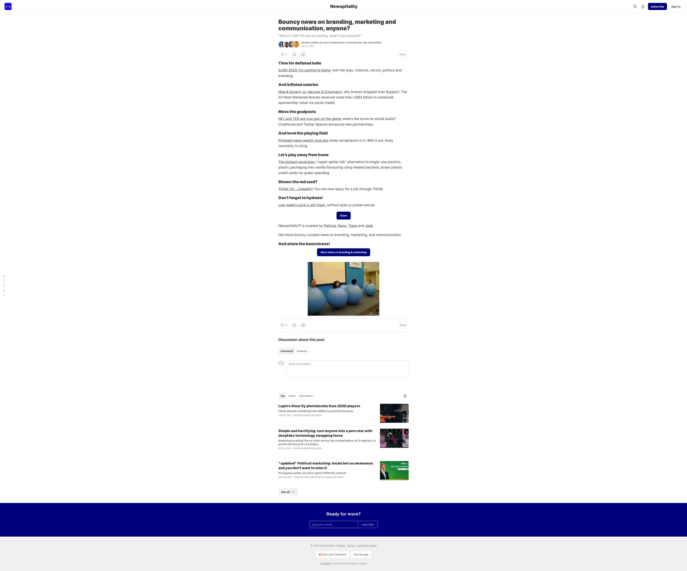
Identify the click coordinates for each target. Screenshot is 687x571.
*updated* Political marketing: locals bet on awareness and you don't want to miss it (325, 465)
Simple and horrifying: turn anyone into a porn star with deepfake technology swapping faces (325, 433)
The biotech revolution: (296, 162)
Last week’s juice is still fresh (301, 205)
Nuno (342, 226)
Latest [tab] (292, 395)
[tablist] (293, 351)
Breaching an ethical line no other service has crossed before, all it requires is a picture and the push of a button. (327, 442)
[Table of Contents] (3, 285)
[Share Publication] (643, 6)
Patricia (330, 226)
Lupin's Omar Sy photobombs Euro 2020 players (319, 406)
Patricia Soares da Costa (315, 42)
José (369, 226)
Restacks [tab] (302, 351)
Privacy (341, 545)
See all (285, 492)
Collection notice (367, 545)
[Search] (635, 6)
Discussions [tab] (306, 395)
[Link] (273, 63)
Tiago (352, 226)
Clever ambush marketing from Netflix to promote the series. (316, 411)
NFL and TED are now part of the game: (310, 119)
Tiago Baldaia (354, 42)
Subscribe (657, 6)
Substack (325, 563)
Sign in (676, 6)
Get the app (361, 554)
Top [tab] (283, 395)
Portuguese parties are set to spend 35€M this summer (312, 473)
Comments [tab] (287, 351)
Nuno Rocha (338, 42)
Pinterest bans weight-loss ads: (303, 140)
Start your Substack (334, 554)
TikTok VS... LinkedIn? (295, 189)
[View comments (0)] (294, 54)
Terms (351, 545)
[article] (343, 413)
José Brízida (374, 42)
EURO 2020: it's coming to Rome (304, 70)
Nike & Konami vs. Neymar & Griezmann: (310, 92)
